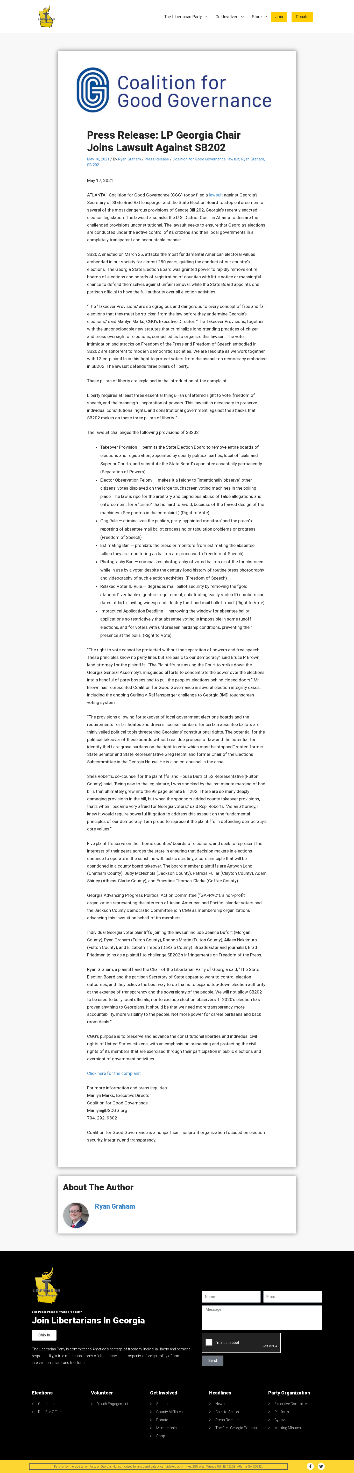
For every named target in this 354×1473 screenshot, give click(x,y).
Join (279, 16)
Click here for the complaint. (114, 1073)
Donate (302, 16)
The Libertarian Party (183, 16)
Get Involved (227, 16)
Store (257, 16)
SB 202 (93, 165)
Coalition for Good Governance (199, 159)
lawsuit (233, 159)
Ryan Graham (252, 159)
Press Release (157, 159)
